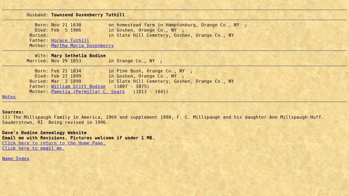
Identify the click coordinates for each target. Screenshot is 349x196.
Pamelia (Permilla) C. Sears (88, 91)
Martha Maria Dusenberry (82, 45)
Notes (9, 96)
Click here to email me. (33, 148)
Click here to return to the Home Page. (54, 143)
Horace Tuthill (70, 40)
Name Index (15, 158)
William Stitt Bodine (78, 86)
